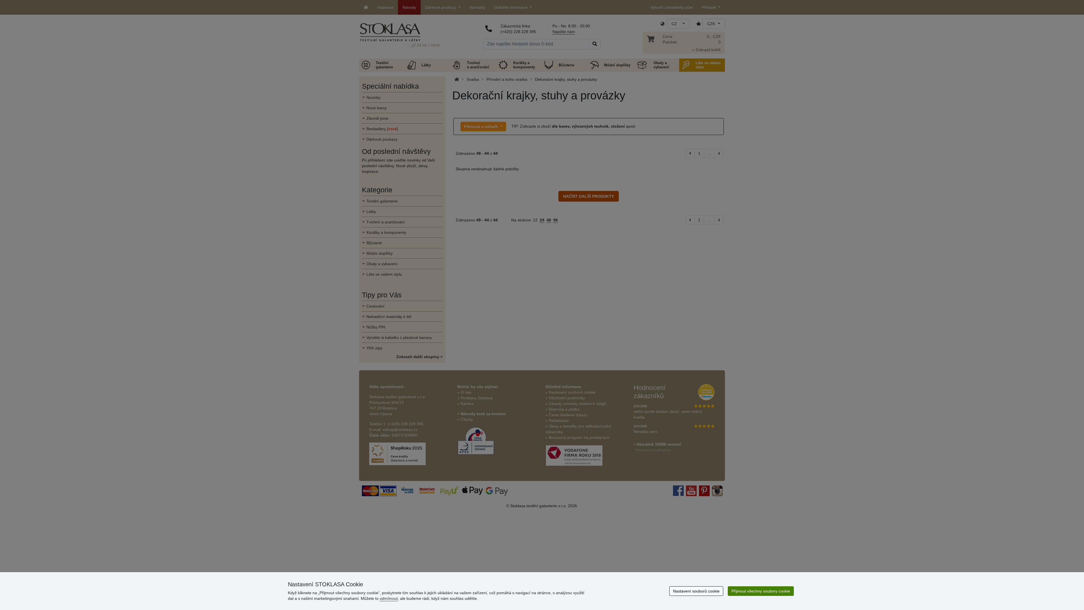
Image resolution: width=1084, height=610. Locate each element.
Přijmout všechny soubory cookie (760, 591)
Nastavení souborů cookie (696, 591)
